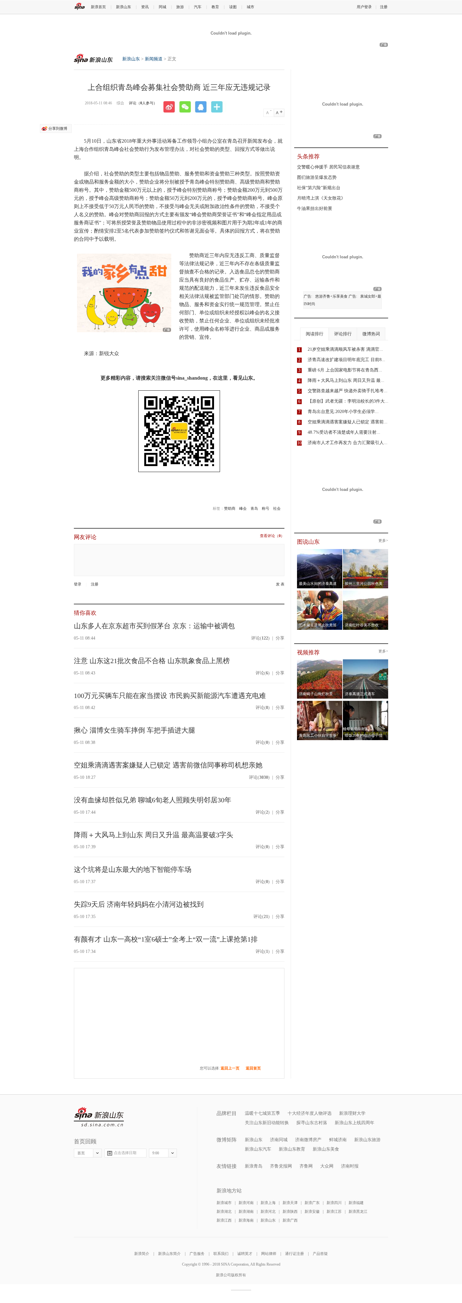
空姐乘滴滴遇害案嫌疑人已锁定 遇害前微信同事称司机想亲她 (168, 765)
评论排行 (343, 334)
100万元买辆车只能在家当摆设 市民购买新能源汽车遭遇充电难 (170, 696)
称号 (265, 508)
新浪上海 (268, 1203)
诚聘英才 (244, 1253)
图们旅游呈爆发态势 (317, 177)
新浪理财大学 (352, 1113)
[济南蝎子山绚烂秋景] (320, 661)
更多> (383, 541)
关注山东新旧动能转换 (267, 1122)
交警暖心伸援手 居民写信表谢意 (328, 167)
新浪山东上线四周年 (354, 1122)
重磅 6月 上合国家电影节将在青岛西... (345, 370)
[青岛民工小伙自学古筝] (320, 703)
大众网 (326, 1166)
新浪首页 (98, 7)
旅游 (180, 7)
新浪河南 (246, 1203)
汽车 (197, 7)
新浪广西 (290, 1220)
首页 (81, 1153)
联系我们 (220, 1253)
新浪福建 (356, 1203)
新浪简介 (141, 1253)
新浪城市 (224, 1203)
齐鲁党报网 (281, 1166)
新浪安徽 (312, 1211)
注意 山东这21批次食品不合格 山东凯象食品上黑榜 (152, 661)
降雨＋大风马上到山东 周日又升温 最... (346, 380)
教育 (215, 7)
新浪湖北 (224, 1211)
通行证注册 (294, 1253)
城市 (250, 7)
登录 (77, 584)
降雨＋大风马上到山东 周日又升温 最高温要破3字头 (153, 835)
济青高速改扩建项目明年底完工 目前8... (346, 359)
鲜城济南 (338, 1139)
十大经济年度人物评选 (310, 1113)
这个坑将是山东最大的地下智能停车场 (132, 869)
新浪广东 (312, 1203)
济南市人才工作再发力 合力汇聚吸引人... (348, 442)
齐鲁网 (306, 1166)
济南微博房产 (308, 1139)
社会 (277, 508)
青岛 (254, 508)
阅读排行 (314, 334)
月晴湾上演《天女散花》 (321, 198)
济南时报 (350, 1166)
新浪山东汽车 (258, 1149)
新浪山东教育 (292, 1149)
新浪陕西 (290, 1211)
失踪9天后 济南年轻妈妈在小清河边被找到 (139, 904)
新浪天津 (290, 1203)
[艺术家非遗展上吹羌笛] (320, 592)
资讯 (145, 7)
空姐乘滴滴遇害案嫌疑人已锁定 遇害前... (348, 422)
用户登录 (364, 7)
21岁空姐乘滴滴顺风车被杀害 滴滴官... (345, 349)
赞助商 (229, 508)
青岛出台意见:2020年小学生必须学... (343, 411)
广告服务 (197, 1253)
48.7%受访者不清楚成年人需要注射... (344, 432)
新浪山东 (123, 7)
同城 (162, 7)
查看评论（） (272, 536)
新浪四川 (334, 1203)
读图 (233, 7)
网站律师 (268, 1253)
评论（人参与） (143, 103)
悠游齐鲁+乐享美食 (331, 296)
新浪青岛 (253, 1166)
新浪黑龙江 (358, 1211)
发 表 (280, 584)
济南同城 (279, 1139)
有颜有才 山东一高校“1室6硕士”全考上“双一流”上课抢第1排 (166, 939)
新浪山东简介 (169, 1253)
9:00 (155, 1153)
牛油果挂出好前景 (314, 208)
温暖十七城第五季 (262, 1113)
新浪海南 (246, 1220)
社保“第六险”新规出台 (318, 187)
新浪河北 (268, 1211)
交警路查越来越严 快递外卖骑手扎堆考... (348, 390)
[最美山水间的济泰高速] (320, 551)
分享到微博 (57, 128)
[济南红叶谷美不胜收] (365, 592)
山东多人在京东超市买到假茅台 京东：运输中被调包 (154, 626)
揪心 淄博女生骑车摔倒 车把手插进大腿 (134, 730)
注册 (384, 7)
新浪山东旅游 (367, 1139)
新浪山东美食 (326, 1149)
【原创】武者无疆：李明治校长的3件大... (348, 401)
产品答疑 (320, 1253)
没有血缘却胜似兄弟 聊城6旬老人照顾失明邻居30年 (152, 800)
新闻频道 (153, 59)
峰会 (243, 508)
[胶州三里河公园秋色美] (365, 551)
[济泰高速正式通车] (365, 661)
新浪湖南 (246, 1211)
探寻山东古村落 (311, 1122)
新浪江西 (224, 1220)
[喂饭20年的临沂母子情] (365, 703)
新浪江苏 (334, 1211)
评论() (260, 638)
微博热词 (371, 334)
